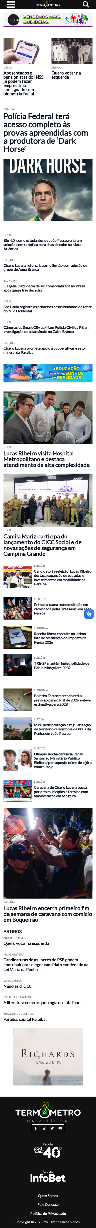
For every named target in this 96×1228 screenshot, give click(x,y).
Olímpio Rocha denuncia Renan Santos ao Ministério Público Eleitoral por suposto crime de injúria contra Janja (63, 760)
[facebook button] (36, 1128)
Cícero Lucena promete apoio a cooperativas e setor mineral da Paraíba (44, 350)
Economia (10, 280)
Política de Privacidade (48, 1213)
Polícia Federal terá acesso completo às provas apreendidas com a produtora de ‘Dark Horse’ (45, 132)
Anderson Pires (14, 938)
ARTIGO (56, 67)
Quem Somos (48, 1196)
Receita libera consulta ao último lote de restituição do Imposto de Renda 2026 (60, 637)
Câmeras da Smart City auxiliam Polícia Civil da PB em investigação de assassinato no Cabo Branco (46, 329)
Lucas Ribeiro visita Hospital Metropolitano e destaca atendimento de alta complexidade (46, 459)
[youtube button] (60, 1128)
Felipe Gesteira (13, 954)
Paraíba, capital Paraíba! (25, 1019)
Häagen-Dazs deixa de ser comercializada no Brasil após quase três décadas (44, 288)
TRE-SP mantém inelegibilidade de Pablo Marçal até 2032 (61, 665)
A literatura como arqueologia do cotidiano (41, 1002)
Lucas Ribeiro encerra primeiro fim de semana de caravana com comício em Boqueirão (47, 914)
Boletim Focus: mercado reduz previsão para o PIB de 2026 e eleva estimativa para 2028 (62, 699)
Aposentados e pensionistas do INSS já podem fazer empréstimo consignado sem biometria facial (23, 83)
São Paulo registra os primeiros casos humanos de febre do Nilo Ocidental (47, 308)
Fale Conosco (48, 1204)
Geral (7, 67)
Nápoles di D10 (17, 986)
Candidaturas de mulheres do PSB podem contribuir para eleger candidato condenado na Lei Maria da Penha (45, 964)
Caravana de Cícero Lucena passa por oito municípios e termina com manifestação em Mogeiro (61, 791)
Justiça (39, 719)
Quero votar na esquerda (66, 75)
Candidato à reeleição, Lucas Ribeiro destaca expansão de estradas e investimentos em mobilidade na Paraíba (63, 577)
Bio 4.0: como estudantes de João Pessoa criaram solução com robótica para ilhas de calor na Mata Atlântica (42, 244)
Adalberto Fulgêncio (18, 1013)
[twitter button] (52, 1128)
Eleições (9, 260)
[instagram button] (44, 1128)
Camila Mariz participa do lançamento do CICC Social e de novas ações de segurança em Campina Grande (42, 545)
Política (9, 108)
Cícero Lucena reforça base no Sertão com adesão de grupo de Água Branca (45, 267)
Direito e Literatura (17, 997)
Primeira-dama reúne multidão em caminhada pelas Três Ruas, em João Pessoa (62, 608)
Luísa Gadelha (13, 980)
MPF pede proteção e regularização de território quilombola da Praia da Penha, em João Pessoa (62, 729)
